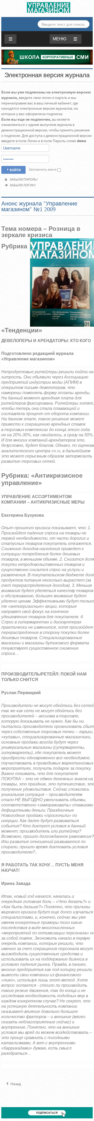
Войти (15, 170)
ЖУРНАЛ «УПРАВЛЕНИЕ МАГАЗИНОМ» (48, 7)
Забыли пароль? (23, 180)
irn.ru (55, 451)
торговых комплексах (26, 430)
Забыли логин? (22, 185)
